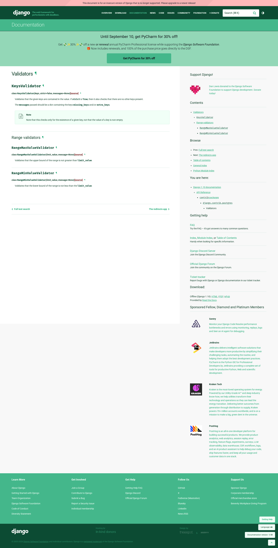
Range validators (204, 122)
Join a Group (77, 488)
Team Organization (21, 498)
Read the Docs (209, 300)
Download (120, 13)
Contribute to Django (81, 493)
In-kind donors (106, 532)
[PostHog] (196, 435)
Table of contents (201, 160)
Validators (198, 112)
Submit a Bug (78, 498)
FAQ (192, 225)
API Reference (203, 192)
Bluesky (182, 503)
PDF (221, 296)
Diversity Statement (21, 513)
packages (209, 197)
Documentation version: (260, 535)
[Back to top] (271, 542)
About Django (18, 488)
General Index (200, 165)
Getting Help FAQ (133, 488)
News (153, 13)
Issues (170, 13)
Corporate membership (242, 493)
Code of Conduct (20, 508)
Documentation (138, 13)
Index (193, 237)
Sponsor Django (239, 488)
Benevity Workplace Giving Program (248, 503)
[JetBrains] (196, 353)
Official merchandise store (244, 498)
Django (21, 13)
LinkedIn (182, 508)
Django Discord (132, 493)
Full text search (22, 209)
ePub (227, 296)
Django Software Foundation (26, 503)
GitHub (181, 488)
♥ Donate (214, 13)
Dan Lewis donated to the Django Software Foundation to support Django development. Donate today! (235, 90)
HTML (215, 296)
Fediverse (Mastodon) (189, 498)
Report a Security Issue (82, 503)
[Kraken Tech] (196, 394)
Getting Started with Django (25, 493)
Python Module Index (203, 170)
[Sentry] (196, 328)
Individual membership (82, 508)
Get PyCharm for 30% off (139, 58)
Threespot (187, 532)
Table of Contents (227, 237)
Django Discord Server (202, 250)
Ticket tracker (197, 276)
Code (161, 13)
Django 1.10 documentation (207, 187)
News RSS (183, 513)
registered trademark (93, 541)
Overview (107, 13)
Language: (267, 527)
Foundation (199, 13)
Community (184, 13)
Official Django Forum (202, 263)
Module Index (205, 237)
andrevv (208, 532)
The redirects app (158, 209)
